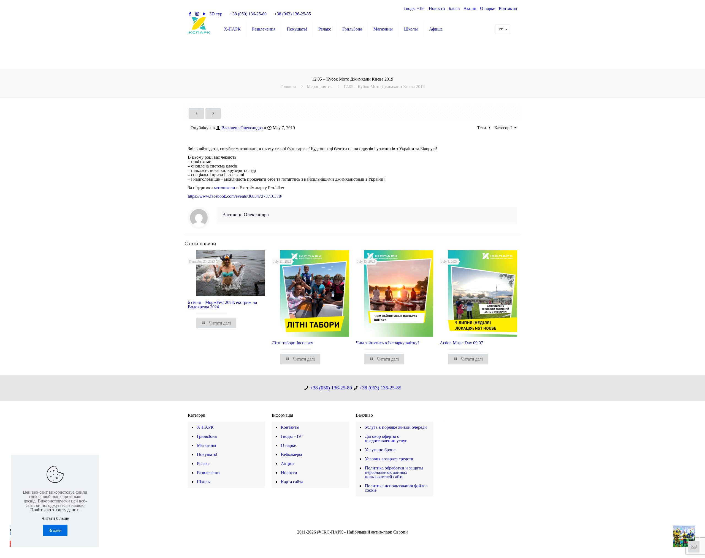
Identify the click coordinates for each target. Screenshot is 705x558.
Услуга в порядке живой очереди (396, 427)
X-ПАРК (205, 427)
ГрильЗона (207, 436)
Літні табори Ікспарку (292, 342)
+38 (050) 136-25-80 (248, 14)
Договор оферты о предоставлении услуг (386, 438)
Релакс (203, 463)
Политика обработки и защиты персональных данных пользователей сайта (394, 472)
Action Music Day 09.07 (461, 342)
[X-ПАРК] (199, 25)
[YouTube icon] (350, 539)
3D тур (215, 14)
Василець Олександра (242, 127)
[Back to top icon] (678, 546)
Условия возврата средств (389, 459)
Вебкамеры (291, 454)
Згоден (55, 530)
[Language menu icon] (502, 29)
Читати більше (55, 518)
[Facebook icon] (344, 539)
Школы (204, 481)
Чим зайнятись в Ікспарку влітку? (387, 342)
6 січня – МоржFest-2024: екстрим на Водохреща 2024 (222, 304)
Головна (288, 86)
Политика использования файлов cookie (396, 488)
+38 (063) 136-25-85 (292, 14)
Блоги (454, 8)
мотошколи (225, 187)
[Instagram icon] (355, 539)
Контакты (508, 8)
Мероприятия (319, 86)
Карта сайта (292, 481)
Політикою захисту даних (54, 509)
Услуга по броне (380, 449)
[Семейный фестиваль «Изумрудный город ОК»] (689, 536)
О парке (487, 8)
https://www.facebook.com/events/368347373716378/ (235, 196)
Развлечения (208, 472)
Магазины (206, 445)
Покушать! (207, 454)
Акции (469, 8)
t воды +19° (414, 8)
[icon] (361, 539)
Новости (437, 8)
